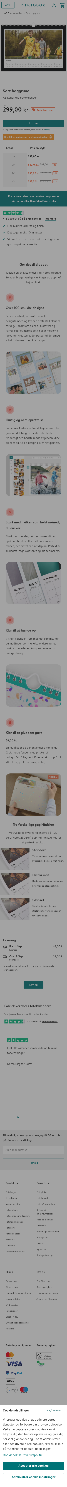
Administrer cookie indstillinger (34, 1477)
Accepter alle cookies (33, 1465)
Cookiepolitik (12, 1455)
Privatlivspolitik (32, 1455)
